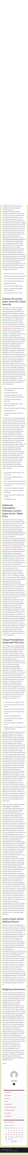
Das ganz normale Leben (10, 1107)
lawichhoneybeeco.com (8, 211)
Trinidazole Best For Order (9, 941)
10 (14, 1132)
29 (8, 1139)
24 (14, 1137)
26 (19, 1137)
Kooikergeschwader (9, 1110)
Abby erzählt (8, 1095)
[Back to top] (24, 1151)
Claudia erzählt (8, 1104)
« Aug (12, 1141)
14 (6, 1134)
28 (6, 1139)
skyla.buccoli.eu (10, 747)
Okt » (15, 1141)
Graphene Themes (14, 1150)
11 (16, 1132)
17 (14, 1134)
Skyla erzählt (8, 1113)
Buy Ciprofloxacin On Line (9, 328)
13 (22, 1132)
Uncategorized (8, 1116)
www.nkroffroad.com (11, 996)
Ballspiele (7, 1098)
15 (8, 1134)
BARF (6, 1101)
